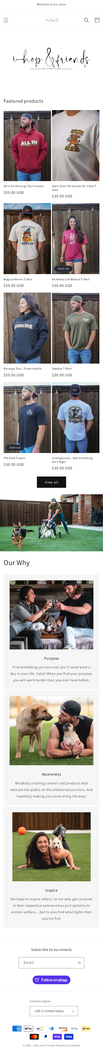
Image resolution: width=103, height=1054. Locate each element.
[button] (6, 20)
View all (51, 482)
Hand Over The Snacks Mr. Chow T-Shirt (74, 188)
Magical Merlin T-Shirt (18, 279)
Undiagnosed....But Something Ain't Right (72, 460)
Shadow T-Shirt (62, 368)
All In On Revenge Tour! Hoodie (24, 186)
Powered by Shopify (68, 1045)
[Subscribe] (79, 962)
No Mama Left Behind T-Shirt (70, 279)
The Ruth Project (14, 458)
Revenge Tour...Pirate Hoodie (23, 368)
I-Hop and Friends (44, 1045)
